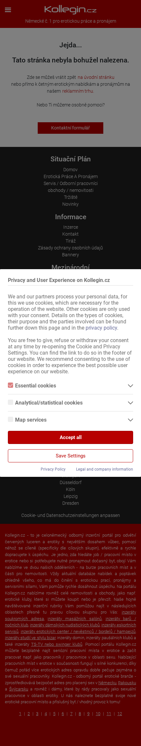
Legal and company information (104, 469)
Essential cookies (35, 386)
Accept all (71, 437)
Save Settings (71, 456)
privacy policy (101, 328)
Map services (31, 420)
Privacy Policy (53, 469)
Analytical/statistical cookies (49, 403)
